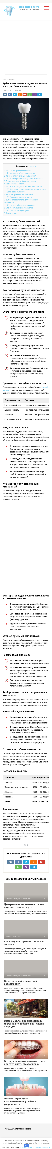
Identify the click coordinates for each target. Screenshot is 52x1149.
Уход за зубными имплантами (18, 194)
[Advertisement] (26, 47)
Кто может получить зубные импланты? (23, 186)
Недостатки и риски (14, 184)
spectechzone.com (28, 1147)
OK (26, 1146)
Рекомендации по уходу (19, 197)
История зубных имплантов (21, 173)
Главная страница (9, 80)
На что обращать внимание (21, 205)
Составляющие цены (18, 210)
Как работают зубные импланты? (20, 176)
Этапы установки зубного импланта (25, 178)
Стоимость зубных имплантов (18, 208)
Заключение (10, 213)
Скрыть (32, 166)
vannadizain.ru (43, 1147)
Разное (18, 91)
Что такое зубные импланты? (18, 170)
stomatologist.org (29, 6)
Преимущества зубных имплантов (20, 181)
